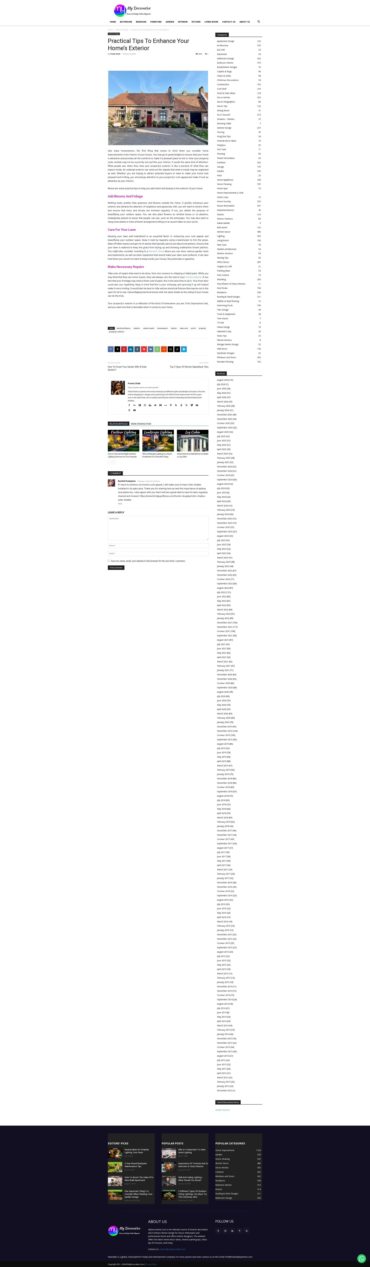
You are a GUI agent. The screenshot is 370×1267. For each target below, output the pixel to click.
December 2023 (224, 518)
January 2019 (223, 774)
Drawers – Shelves (225, 119)
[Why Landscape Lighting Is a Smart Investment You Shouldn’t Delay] (158, 440)
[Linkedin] (131, 349)
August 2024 (223, 484)
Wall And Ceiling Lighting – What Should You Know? (190, 1179)
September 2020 (225, 687)
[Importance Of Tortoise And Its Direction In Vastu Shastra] (169, 1167)
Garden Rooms (222, 1109)
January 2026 (223, 410)
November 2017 (224, 834)
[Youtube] (135, 410)
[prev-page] (109, 462)
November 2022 (224, 574)
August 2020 (223, 691)
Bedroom (141, 21)
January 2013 (223, 1086)
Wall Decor (222, 348)
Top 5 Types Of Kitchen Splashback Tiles (189, 367)
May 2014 (221, 1016)
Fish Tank (221, 149)
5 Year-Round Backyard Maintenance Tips (136, 1165)
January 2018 (223, 826)
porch (193, 328)
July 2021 (221, 644)
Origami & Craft (224, 266)
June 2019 (221, 752)
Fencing (220, 132)
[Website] (130, 410)
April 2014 (221, 1021)
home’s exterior (193, 277)
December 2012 (224, 1090)
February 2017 (224, 873)
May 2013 (221, 1068)
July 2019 (221, 748)
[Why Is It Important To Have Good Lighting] (169, 1153)
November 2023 (224, 523)
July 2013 (221, 1060)
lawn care (184, 328)
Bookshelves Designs (227, 67)
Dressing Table (224, 123)
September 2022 (225, 583)
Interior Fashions (225, 218)
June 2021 (221, 648)
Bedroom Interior (225, 62)
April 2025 (221, 449)
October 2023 (223, 527)
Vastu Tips (222, 335)
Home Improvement (226, 192)
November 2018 (224, 782)
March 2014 (222, 1025)
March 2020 (222, 713)
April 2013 (221, 1073)
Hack (219, 175)
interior (174, 328)
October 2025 (223, 423)
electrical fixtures (124, 328)
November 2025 (224, 419)
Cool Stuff (221, 88)
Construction (223, 84)
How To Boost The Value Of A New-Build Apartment (139, 1179)
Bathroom (126, 21)
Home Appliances (225, 179)
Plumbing (221, 279)
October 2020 (223, 683)
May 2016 (221, 912)
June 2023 (221, 544)
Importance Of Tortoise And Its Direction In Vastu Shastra (193, 1165)
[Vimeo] (192, 405)
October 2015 (223, 943)
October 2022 (223, 579)
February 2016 (224, 925)
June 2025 (221, 440)
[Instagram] (146, 405)
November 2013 (224, 1042)
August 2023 (223, 535)
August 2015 (223, 951)
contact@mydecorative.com (172, 1249)
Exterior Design (122, 29)
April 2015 (221, 969)
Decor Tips (222, 106)
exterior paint (148, 328)
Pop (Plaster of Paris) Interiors (231, 283)
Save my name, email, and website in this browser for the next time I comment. (148, 561)
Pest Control (223, 275)
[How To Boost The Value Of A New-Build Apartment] (115, 1181)
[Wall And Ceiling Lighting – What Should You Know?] (169, 1181)
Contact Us (228, 21)
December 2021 (224, 622)
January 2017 (223, 878)
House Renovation (225, 205)
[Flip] (144, 349)
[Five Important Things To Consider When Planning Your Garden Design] (115, 1195)
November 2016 (224, 886)
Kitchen (196, 21)
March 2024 (222, 505)
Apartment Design (225, 41)
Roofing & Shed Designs (228, 296)
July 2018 (221, 800)
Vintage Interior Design (227, 344)
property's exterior (116, 332)
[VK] (150, 349)
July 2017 (221, 852)
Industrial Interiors (225, 210)
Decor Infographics (226, 101)
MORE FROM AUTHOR (141, 424)
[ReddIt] (164, 349)
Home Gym (222, 188)
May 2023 (221, 548)
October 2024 (223, 475)
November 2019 (224, 730)
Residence (222, 292)
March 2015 (222, 973)
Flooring (221, 153)
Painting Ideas (223, 270)
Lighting (220, 236)
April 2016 (221, 917)
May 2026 (221, 393)
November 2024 (224, 471)
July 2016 (221, 904)
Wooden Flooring (225, 361)
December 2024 (224, 466)
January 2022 (223, 618)
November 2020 (224, 678)
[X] (117, 349)
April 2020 (221, 709)
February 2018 (224, 821)
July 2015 (221, 956)
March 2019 (222, 765)
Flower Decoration (226, 158)
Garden (170, 21)
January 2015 (223, 982)
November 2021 (224, 626)
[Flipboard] (140, 405)
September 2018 (225, 791)
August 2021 (223, 639)
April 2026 (221, 397)
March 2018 (222, 817)
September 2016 (225, 895)
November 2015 (224, 938)
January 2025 (223, 462)
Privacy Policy (151, 1264)
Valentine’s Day (224, 331)
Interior (183, 21)
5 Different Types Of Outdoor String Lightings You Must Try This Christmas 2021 (192, 1194)
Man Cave (221, 244)
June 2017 (221, 856)
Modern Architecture (226, 249)
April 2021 (221, 657)
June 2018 (221, 804)
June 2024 (221, 492)
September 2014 (225, 999)
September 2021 (225, 635)
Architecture (222, 45)
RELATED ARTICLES (119, 424)
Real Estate (222, 288)
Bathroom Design (225, 58)
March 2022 (222, 609)
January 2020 (223, 722)
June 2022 (221, 596)
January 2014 (223, 1034)
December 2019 (224, 726)
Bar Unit (221, 49)
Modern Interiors (225, 253)
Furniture (156, 21)
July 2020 (221, 696)
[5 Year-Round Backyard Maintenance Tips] (115, 1167)
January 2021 (223, 670)
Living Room (211, 21)
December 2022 (224, 570)
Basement (222, 54)
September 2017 (225, 843)
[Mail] (156, 405)
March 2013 (222, 1077)
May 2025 (221, 445)
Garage (220, 166)
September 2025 (225, 427)
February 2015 (224, 977)
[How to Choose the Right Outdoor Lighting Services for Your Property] (123, 440)
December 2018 (224, 778)
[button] (258, 22)
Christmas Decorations (228, 80)
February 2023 (224, 561)
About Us (244, 21)
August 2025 (223, 432)
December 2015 (224, 934)
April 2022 (221, 605)
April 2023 (221, 553)
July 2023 (221, 540)
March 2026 (222, 401)
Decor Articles (223, 97)
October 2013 (223, 1047)
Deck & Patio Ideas (226, 93)
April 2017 (221, 865)
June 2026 (221, 388)
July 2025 (221, 436)
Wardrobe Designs (225, 353)
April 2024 (221, 501)
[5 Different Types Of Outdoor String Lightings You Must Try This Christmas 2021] (169, 1195)
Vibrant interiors (224, 340)
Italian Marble (223, 223)
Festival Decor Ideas (226, 140)
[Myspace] (166, 405)
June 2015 (221, 960)
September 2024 (225, 479)
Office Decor (223, 262)
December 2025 (224, 414)
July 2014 (221, 1008)
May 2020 (221, 704)
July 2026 (221, 384)
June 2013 (221, 1064)
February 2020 (224, 717)
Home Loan (222, 197)
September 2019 (225, 739)
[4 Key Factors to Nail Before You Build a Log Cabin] (192, 440)
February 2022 (224, 613)
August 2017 (223, 847)
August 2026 (223, 380)
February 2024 (224, 510)
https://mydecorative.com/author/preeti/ (143, 387)
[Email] (170, 349)
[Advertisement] (209, 10)
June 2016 (221, 908)
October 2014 (223, 995)
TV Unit (220, 322)
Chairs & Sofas (224, 75)
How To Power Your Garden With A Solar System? (127, 368)
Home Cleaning (224, 184)
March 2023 (222, 557)
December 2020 (224, 674)
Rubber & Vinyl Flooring (228, 301)
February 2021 (224, 665)
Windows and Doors (226, 357)
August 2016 (223, 899)
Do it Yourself (223, 114)
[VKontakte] (198, 405)
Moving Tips (223, 257)
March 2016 (222, 921)
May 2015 (221, 964)
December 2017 (224, 830)
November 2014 (224, 990)
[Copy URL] (177, 349)
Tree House (222, 318)
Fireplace (221, 145)
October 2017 (223, 839)
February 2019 (224, 769)
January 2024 (223, 514)
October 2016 (223, 891)
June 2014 (221, 1012)
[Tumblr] (137, 349)
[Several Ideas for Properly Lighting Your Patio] (115, 1153)
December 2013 (224, 1038)
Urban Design (223, 327)
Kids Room (222, 227)
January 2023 (223, 566)
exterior (137, 328)
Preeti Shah (115, 54)
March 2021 (222, 661)
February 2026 (224, 406)
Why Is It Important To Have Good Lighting (191, 1151)
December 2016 (224, 882)
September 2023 (225, 531)
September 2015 (225, 947)
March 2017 (222, 869)
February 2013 (224, 1081)
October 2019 (223, 735)
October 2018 (223, 787)
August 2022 (223, 587)
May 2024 (221, 497)
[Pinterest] (124, 349)
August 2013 (223, 1055)
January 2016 (223, 930)
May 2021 (221, 652)
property (202, 328)
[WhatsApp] (157, 349)
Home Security (224, 201)
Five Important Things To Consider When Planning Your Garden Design (138, 1194)
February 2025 (224, 458)
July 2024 (221, 488)
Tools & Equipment (226, 314)
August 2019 (223, 743)
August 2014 (223, 1003)
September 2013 (225, 1051)
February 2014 (224, 1029)
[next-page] (114, 462)
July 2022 (221, 592)
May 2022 (221, 600)
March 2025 (222, 453)
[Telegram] (184, 349)
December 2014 (224, 986)
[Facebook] (111, 349)
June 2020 (221, 700)
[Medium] (161, 405)
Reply (120, 504)
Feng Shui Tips (224, 136)
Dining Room (223, 110)
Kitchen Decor (223, 231)
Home (113, 21)
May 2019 (221, 756)
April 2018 (221, 813)
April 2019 (221, 761)
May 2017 (221, 860)
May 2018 (221, 808)
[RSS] (177, 405)
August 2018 (223, 795)
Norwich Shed (156, 251)
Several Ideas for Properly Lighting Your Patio (137, 1151)
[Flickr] (135, 405)
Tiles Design (223, 309)
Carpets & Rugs (224, 71)
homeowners (162, 328)
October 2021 (223, 631)
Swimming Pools (225, 305)
